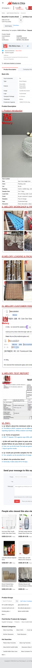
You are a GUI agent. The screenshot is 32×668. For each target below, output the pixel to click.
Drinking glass (6, 611)
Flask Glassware (21, 634)
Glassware (23, 13)
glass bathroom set (23, 605)
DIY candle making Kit (8, 605)
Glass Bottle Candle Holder (10, 647)
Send (17, 501)
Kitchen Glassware (8, 634)
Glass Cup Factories (24, 643)
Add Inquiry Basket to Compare (12, 63)
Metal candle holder (23, 611)
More (3, 655)
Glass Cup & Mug (8, 630)
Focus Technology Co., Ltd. (22, 661)
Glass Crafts (19, 630)
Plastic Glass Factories (9, 643)
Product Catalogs (27, 601)
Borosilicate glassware (24, 608)
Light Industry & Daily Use (13, 13)
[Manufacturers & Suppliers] (16, 3)
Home (3, 13)
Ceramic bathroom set (8, 608)
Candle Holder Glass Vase (10, 651)
